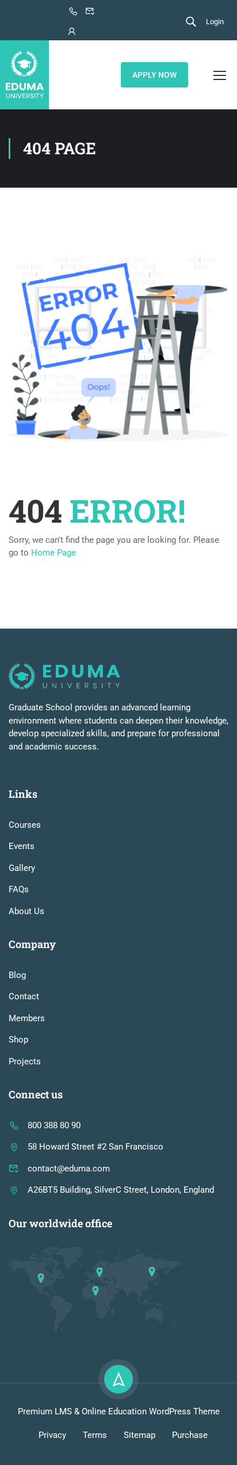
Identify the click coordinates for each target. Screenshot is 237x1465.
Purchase (190, 1435)
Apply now (154, 74)
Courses (25, 825)
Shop (18, 1039)
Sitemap (139, 1435)
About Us (26, 911)
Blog (17, 975)
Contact (24, 996)
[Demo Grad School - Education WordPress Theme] (24, 74)
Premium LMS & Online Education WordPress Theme (119, 1411)
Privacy (52, 1435)
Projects (25, 1061)
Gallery (22, 868)
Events (22, 846)
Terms (95, 1435)
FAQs (19, 889)
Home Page (53, 552)
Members (27, 1018)
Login (215, 21)
